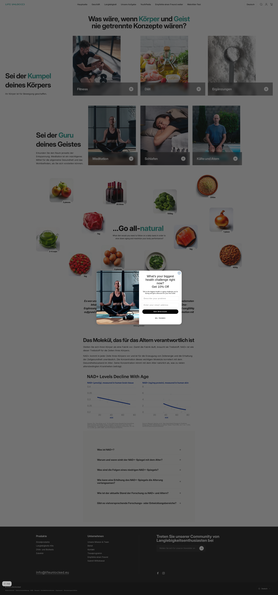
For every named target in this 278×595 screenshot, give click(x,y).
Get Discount (160, 312)
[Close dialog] (179, 273)
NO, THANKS (160, 318)
